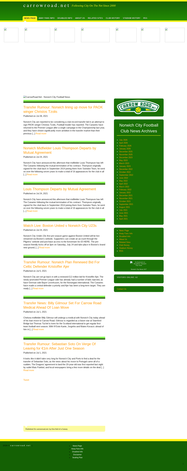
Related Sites (95, 18)
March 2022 (124, 187)
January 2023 (125, 166)
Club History (113, 18)
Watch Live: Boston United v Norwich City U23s (60, 226)
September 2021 (126, 204)
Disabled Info (64, 18)
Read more (41, 133)
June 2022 (123, 178)
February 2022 (125, 190)
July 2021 (123, 210)
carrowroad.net (46, 5)
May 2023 (123, 160)
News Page (30, 18)
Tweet (26, 380)
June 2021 (123, 213)
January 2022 (125, 192)
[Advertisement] (93, 67)
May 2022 (123, 181)
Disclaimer (77, 455)
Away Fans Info (46, 18)
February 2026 (125, 146)
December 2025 (126, 152)
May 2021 (123, 216)
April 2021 (123, 219)
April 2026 (123, 143)
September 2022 (126, 175)
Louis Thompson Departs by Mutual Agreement (59, 189)
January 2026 (125, 149)
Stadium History (131, 18)
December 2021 (126, 195)
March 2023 (124, 163)
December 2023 (126, 157)
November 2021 (126, 198)
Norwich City (135, 269)
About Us (80, 18)
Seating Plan (77, 458)
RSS (145, 18)
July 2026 (123, 140)
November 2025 (126, 154)
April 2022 (123, 184)
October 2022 (125, 172)
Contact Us (121, 289)
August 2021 (124, 207)
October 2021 (125, 201)
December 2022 (126, 169)
